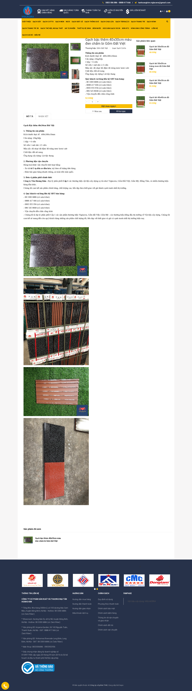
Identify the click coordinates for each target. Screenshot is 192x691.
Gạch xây (37, 22)
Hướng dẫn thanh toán (82, 604)
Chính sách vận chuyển (107, 630)
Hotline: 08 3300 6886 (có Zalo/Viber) (44, 622)
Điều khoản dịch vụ (80, 613)
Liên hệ (155, 28)
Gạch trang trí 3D (30, 28)
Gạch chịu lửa (107, 22)
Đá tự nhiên (70, 28)
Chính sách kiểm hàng (107, 613)
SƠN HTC (125, 28)
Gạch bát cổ (77, 22)
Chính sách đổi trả (105, 625)
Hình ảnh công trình (140, 28)
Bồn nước (97, 28)
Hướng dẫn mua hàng (81, 599)
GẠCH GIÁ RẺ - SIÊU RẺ (31, 35)
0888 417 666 (124, 3)
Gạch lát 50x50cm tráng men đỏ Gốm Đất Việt (159, 66)
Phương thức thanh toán (108, 604)
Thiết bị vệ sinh (84, 28)
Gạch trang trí (138, 22)
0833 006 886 (111, 3)
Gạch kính (151, 22)
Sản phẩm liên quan (145, 41)
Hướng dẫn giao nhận (81, 608)
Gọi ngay (122, 111)
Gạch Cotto (48, 22)
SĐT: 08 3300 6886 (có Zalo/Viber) (48, 642)
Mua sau (98, 111)
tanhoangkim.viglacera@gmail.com (154, 3)
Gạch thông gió (92, 22)
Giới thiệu (26, 22)
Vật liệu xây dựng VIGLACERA (141, 601)
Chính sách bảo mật (106, 608)
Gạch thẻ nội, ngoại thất (51, 28)
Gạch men (59, 22)
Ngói (68, 22)
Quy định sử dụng (105, 599)
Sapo (121, 685)
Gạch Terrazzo (122, 22)
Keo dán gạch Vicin (111, 28)
